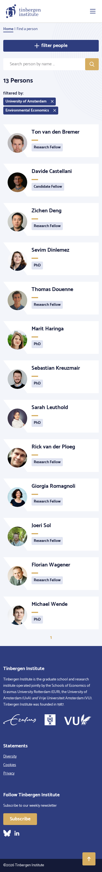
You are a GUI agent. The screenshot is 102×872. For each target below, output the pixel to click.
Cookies (9, 765)
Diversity (10, 756)
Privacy (8, 773)
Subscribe (20, 819)
